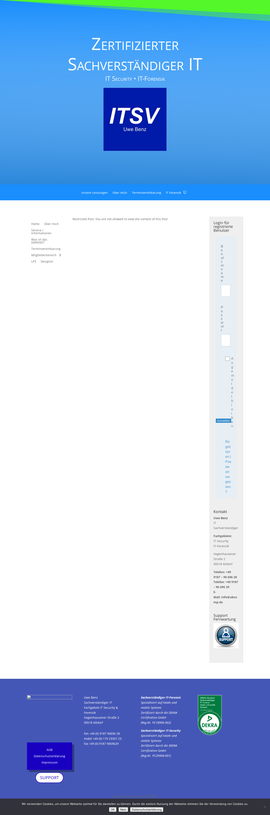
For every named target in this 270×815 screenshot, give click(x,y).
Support (49, 777)
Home (35, 224)
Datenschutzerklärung (49, 756)
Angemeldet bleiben (228, 392)
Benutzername (222, 263)
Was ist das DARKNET (39, 241)
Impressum (50, 762)
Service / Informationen (41, 232)
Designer (47, 261)
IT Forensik (173, 193)
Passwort (222, 319)
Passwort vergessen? (228, 477)
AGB (50, 750)
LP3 (33, 261)
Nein (123, 809)
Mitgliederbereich (44, 255)
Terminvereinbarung (146, 193)
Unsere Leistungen (94, 193)
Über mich (119, 193)
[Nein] (265, 807)
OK (113, 809)
